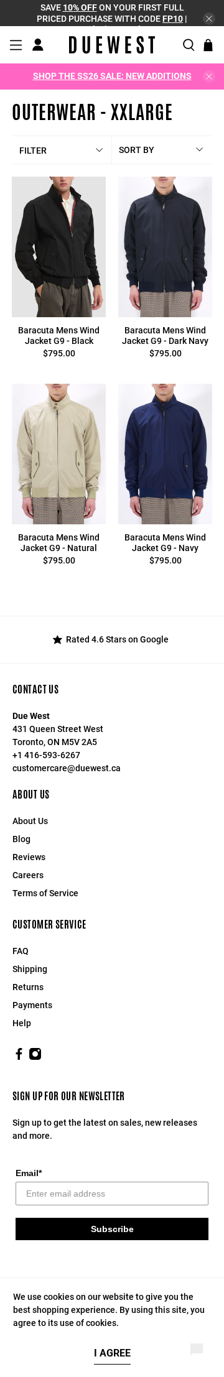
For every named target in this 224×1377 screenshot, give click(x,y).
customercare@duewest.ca (66, 768)
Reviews (28, 857)
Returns (28, 987)
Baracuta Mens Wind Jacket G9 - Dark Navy (165, 335)
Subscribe (112, 1229)
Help (21, 1023)
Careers (28, 875)
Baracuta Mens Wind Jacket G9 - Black (59, 335)
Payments (32, 1005)
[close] (209, 18)
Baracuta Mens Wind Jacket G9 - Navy (165, 542)
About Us (30, 821)
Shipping (29, 969)
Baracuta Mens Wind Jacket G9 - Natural (59, 542)
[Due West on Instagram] (35, 1057)
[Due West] (112, 44)
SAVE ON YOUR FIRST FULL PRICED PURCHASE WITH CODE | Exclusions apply (112, 18)
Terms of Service (45, 893)
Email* (29, 1173)
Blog (21, 839)
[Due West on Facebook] (19, 1057)
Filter (33, 150)
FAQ (20, 951)
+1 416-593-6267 (46, 755)
